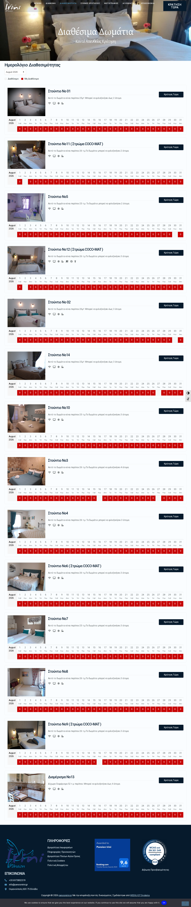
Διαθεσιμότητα (68, 3)
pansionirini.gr (65, 895)
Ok (164, 903)
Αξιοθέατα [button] (128, 3)
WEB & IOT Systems (140, 895)
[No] (185, 903)
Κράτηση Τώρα (171, 94)
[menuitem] (35, 9)
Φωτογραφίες (111, 3)
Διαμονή (51, 3)
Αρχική (38, 3)
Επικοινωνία (148, 3)
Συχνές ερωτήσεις (90, 3)
